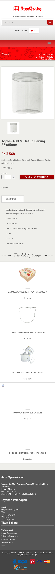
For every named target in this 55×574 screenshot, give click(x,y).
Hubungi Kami (7, 542)
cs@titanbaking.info (10, 509)
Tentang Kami (7, 530)
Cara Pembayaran (8, 539)
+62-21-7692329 (8, 514)
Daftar (17, 31)
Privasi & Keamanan (9, 536)
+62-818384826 (7, 519)
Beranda (42, 54)
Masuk (24, 31)
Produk (51, 54)
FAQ (3, 545)
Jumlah (4, 173)
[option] (27, 93)
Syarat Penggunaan (9, 533)
